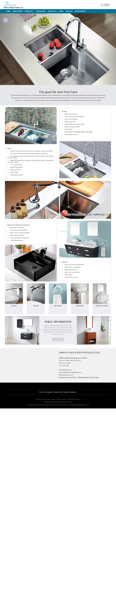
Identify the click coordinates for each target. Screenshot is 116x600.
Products (56, 392)
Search (107, 5)
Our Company (48, 392)
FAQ (61, 392)
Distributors (72, 392)
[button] (8, 49)
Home (41, 392)
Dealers (65, 392)
